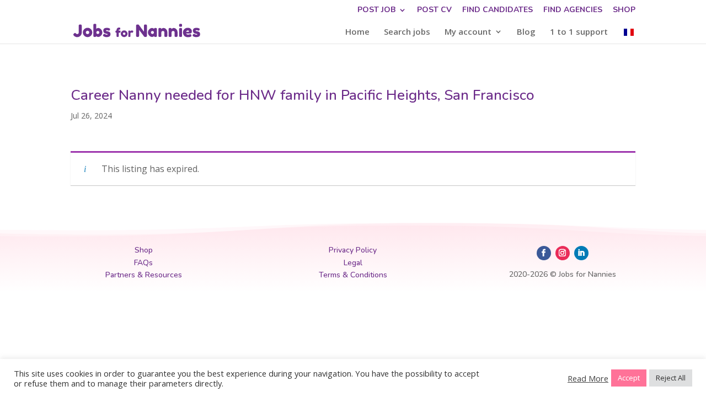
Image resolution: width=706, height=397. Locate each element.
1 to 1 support (579, 32)
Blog (526, 32)
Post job (376, 10)
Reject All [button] (671, 378)
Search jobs (407, 32)
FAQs (143, 262)
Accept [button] (629, 378)
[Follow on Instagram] (562, 253)
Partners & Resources (143, 275)
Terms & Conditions (353, 275)
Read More (588, 378)
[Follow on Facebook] (544, 253)
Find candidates (497, 10)
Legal (353, 262)
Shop (624, 10)
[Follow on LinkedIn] (581, 253)
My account (468, 32)
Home (357, 32)
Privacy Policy (353, 250)
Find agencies (572, 10)
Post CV (434, 10)
